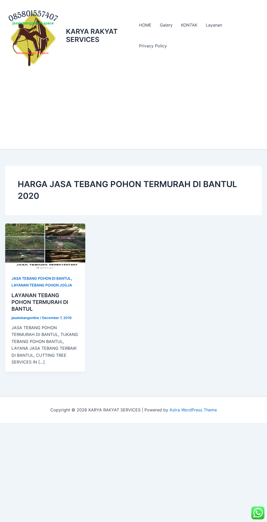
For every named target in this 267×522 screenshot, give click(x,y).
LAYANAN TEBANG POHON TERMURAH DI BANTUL (39, 302)
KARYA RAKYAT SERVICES (92, 35)
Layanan (214, 25)
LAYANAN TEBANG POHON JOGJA (41, 285)
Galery (166, 25)
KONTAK (189, 25)
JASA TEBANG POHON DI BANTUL (41, 278)
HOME (145, 25)
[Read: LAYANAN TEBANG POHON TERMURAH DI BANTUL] (45, 245)
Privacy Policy (153, 45)
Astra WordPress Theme (193, 409)
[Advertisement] (133, 110)
